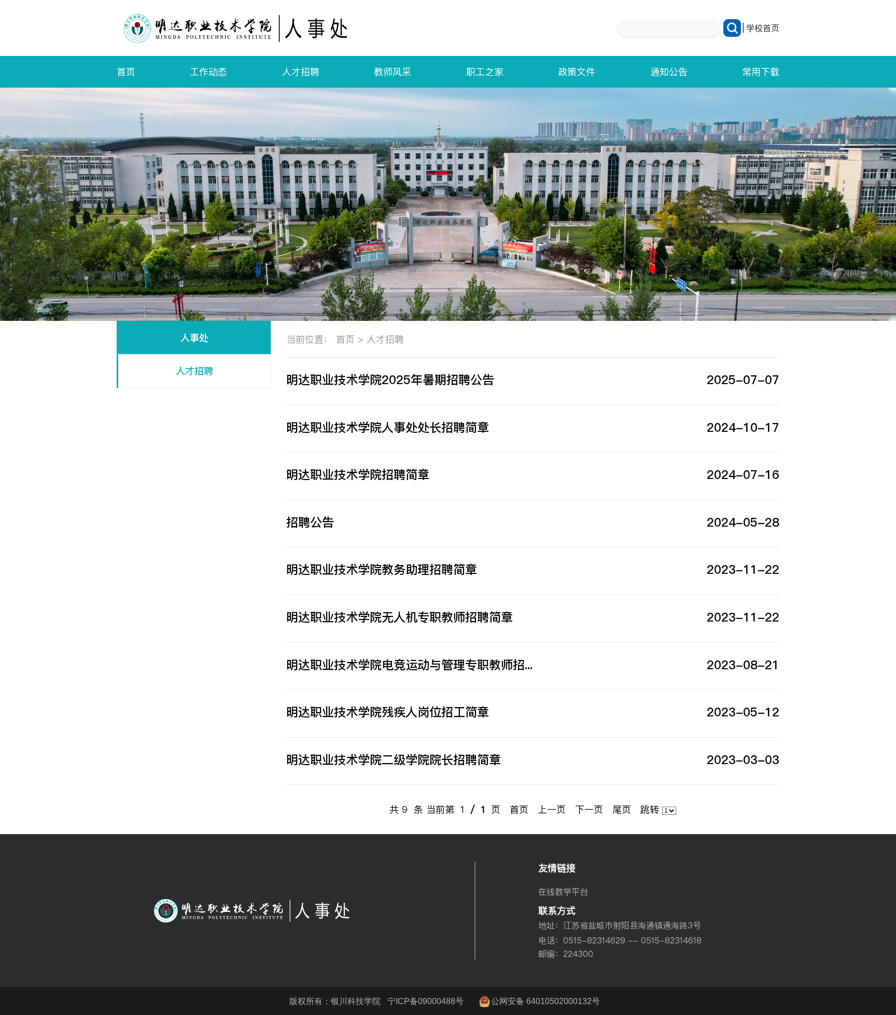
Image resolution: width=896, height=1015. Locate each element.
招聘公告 (310, 522)
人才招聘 (300, 71)
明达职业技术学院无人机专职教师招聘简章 (399, 617)
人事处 (194, 337)
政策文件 (576, 71)
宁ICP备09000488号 (425, 1001)
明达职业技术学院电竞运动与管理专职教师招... (409, 664)
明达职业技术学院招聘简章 (357, 474)
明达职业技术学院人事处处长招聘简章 (387, 427)
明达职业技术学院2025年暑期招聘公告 (390, 379)
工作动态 (208, 71)
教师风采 (392, 71)
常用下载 (760, 71)
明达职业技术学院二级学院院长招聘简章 (393, 759)
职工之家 (484, 71)
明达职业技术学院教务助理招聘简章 (381, 569)
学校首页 (762, 28)
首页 (126, 71)
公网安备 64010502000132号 (545, 1001)
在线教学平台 (563, 891)
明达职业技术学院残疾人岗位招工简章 (387, 712)
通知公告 (669, 71)
